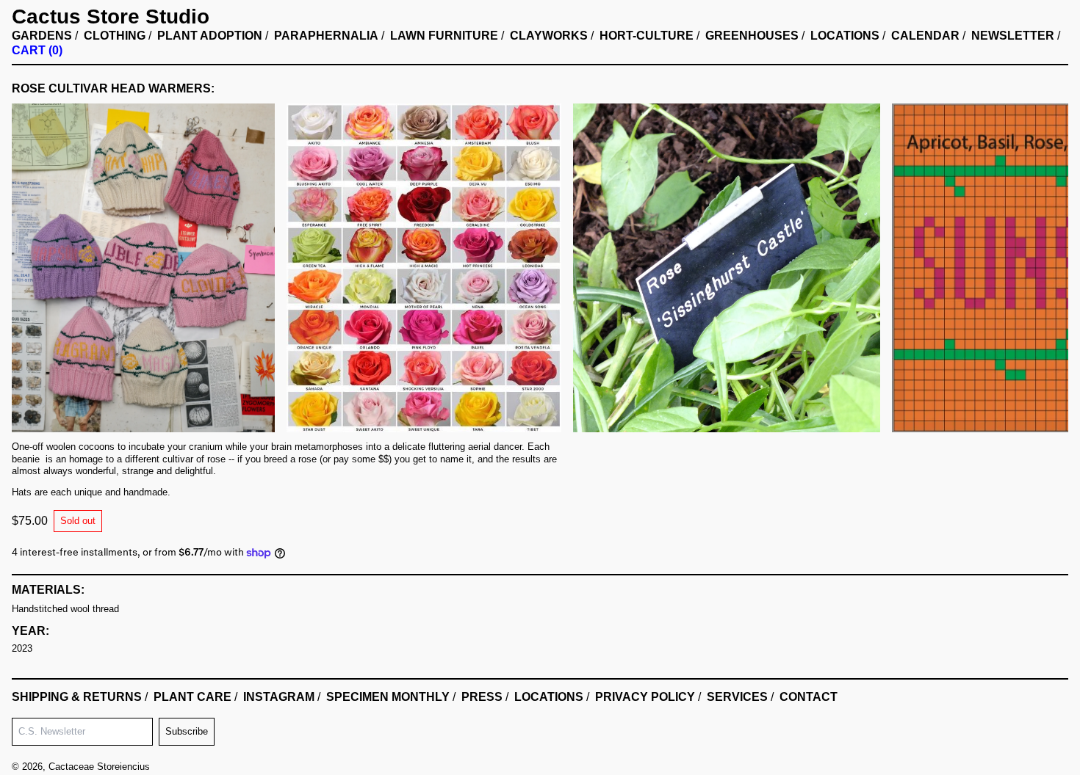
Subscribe (186, 731)
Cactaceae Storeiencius (99, 766)
